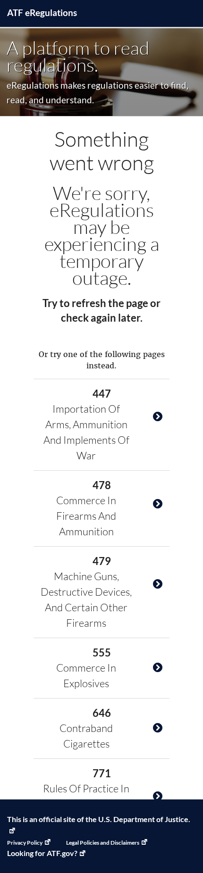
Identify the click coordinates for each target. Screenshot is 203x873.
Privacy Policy (24, 842)
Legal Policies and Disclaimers (102, 842)
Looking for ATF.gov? (42, 852)
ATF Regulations (42, 12)
